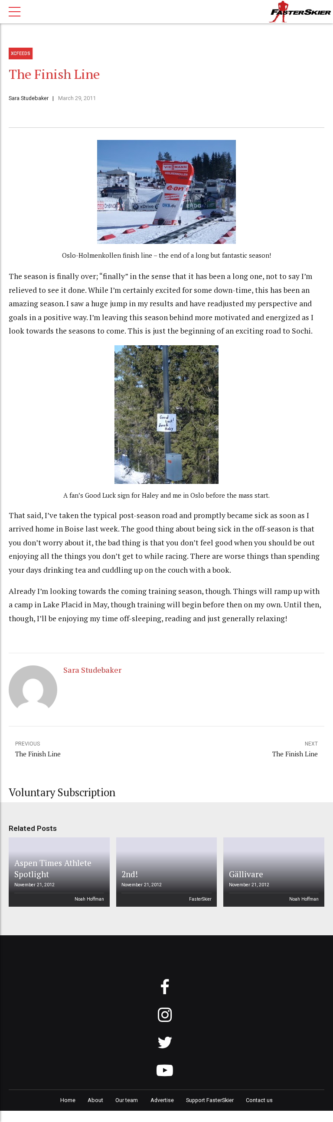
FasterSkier (200, 899)
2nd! (129, 874)
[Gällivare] (272, 872)
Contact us (259, 1100)
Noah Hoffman (89, 899)
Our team (126, 1100)
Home (67, 1100)
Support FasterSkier (210, 1100)
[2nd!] (165, 872)
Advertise (162, 1100)
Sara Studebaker (29, 98)
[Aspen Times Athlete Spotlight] (58, 872)
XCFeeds (20, 53)
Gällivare (246, 874)
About (95, 1100)
